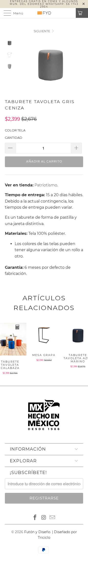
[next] (78, 68)
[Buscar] (70, 13)
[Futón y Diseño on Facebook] (35, 518)
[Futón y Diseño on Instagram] (43, 518)
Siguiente (42, 31)
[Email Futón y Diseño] (52, 518)
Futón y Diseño (37, 532)
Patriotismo (45, 185)
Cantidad (13, 138)
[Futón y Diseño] (44, 13)
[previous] (23, 68)
